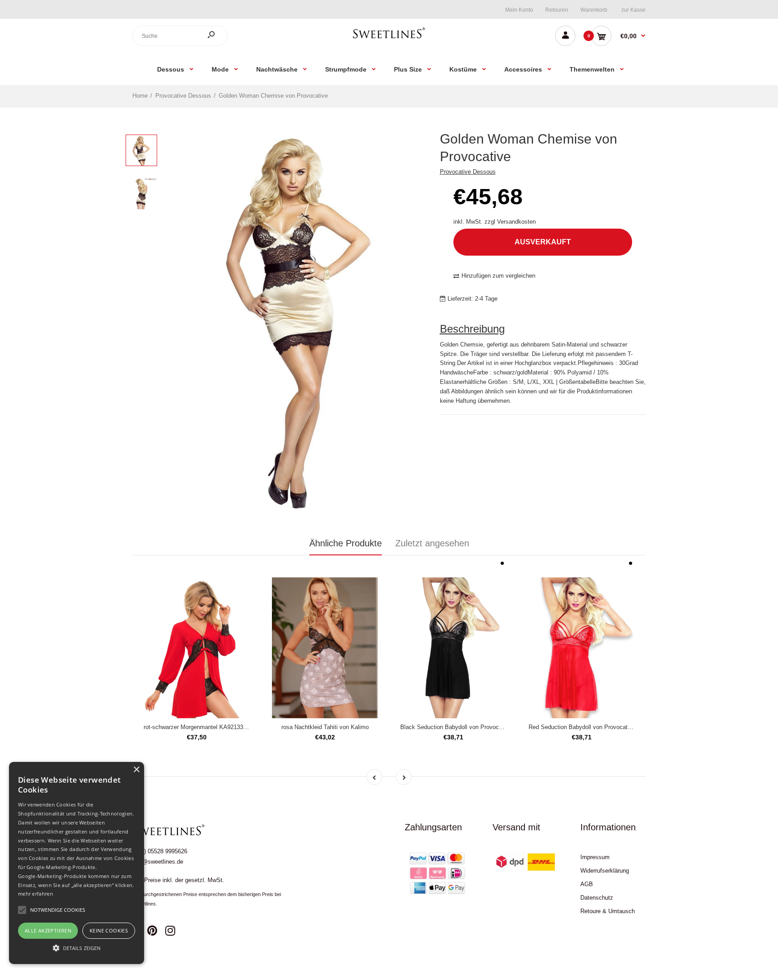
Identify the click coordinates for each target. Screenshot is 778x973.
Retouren (556, 10)
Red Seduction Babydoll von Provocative (582, 727)
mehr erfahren (35, 893)
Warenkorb (593, 10)
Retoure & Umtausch (607, 911)
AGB (586, 884)
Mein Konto (519, 10)
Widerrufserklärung (604, 870)
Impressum (595, 857)
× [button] (136, 769)
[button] (76, 947)
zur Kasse (633, 10)
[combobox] (180, 36)
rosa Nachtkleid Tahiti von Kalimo (325, 727)
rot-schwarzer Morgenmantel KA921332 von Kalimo (210, 727)
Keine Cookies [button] (109, 930)
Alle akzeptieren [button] (48, 930)
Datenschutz (596, 897)
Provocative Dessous (468, 171)
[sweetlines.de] (389, 38)
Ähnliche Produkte (345, 543)
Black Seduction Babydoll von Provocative (455, 727)
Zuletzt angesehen (432, 543)
